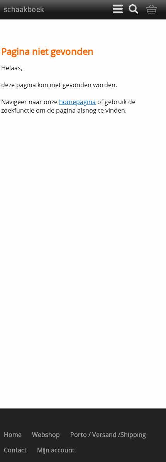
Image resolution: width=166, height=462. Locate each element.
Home (13, 434)
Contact (15, 450)
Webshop (46, 434)
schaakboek (24, 9)
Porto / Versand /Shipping (108, 434)
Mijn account (56, 450)
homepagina (77, 102)
